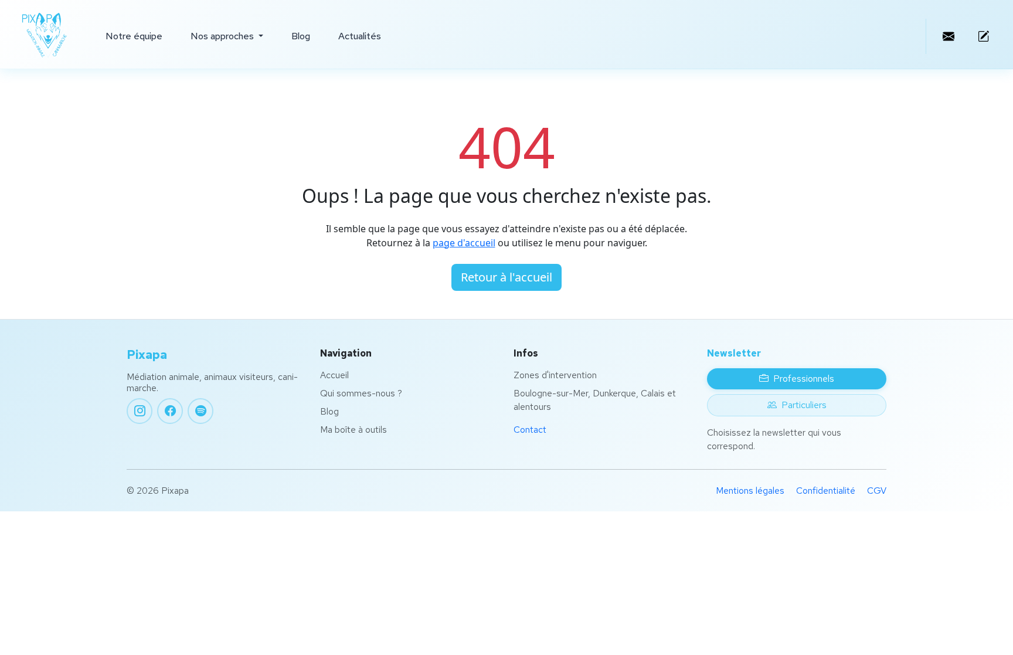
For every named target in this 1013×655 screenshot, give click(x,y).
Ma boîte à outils (353, 429)
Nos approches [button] (223, 36)
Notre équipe (134, 36)
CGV (876, 490)
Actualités (359, 36)
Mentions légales (750, 490)
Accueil (334, 375)
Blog (300, 36)
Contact (530, 429)
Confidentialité (825, 490)
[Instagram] (139, 411)
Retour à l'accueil (506, 277)
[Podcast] (200, 411)
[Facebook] (170, 411)
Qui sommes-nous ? (361, 393)
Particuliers (804, 405)
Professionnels (803, 378)
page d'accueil (464, 242)
